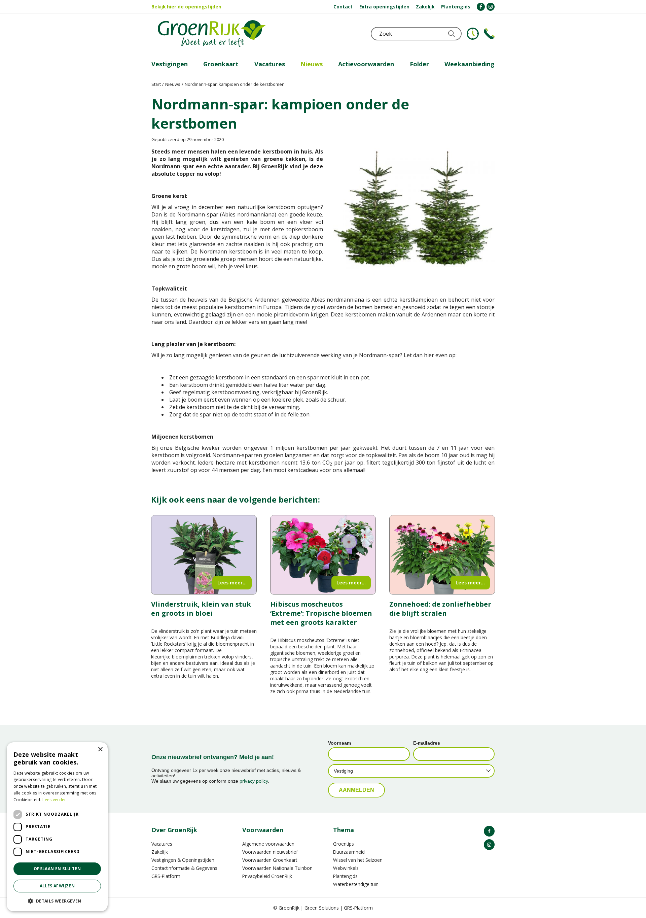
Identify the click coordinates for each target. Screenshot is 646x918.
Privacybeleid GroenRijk (267, 876)
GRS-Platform (165, 876)
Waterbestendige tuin (356, 884)
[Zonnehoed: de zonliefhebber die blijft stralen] (442, 554)
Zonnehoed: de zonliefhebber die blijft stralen (440, 609)
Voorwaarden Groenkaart (269, 860)
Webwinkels (346, 868)
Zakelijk (159, 852)
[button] (57, 901)
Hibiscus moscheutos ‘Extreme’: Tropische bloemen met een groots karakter (321, 613)
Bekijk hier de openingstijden (186, 6)
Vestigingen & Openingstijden (182, 860)
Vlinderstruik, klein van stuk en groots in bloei (201, 609)
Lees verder (54, 800)
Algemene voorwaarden (268, 844)
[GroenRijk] (211, 33)
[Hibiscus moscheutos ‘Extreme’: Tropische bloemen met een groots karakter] (323, 554)
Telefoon (489, 33)
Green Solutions (321, 908)
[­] (481, 7)
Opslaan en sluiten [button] (57, 869)
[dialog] (57, 826)
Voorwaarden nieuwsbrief (270, 852)
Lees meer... (232, 582)
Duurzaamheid (349, 852)
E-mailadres (426, 743)
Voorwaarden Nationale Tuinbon (277, 868)
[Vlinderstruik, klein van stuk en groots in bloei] (203, 554)
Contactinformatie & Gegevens (184, 868)
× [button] (100, 749)
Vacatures (161, 844)
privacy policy (254, 781)
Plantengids (345, 876)
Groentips (343, 844)
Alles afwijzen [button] (57, 886)
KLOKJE (473, 33)
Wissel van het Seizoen (358, 860)
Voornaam (339, 743)
